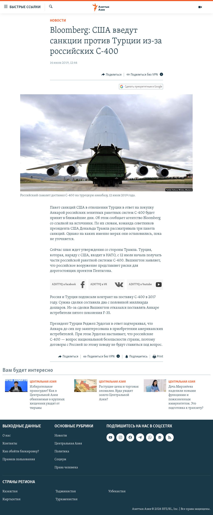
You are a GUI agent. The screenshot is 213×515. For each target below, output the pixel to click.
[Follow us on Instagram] (120, 437)
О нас (6, 435)
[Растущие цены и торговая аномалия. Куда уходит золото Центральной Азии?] (85, 385)
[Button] (111, 74)
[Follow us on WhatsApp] (150, 437)
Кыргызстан (11, 499)
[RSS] (169, 437)
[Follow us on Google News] (160, 437)
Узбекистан (117, 491)
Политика (61, 451)
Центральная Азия (43, 381)
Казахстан (10, 491)
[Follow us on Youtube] (110, 437)
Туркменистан (67, 499)
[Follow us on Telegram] (140, 437)
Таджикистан (66, 491)
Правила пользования (18, 459)
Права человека (66, 467)
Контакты (9, 443)
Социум (60, 459)
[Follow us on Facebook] (130, 437)
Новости (58, 21)
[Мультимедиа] (200, 7)
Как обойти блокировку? (20, 451)
